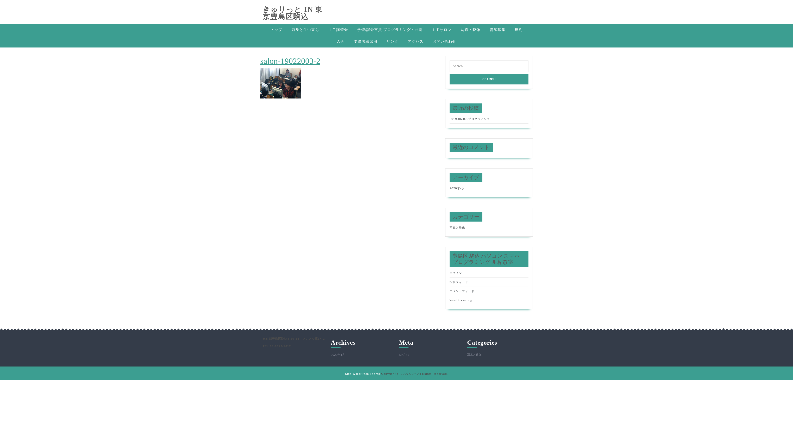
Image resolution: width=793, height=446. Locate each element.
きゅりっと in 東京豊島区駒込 (293, 13)
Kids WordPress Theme (362, 373)
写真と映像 (457, 227)
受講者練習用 (365, 41)
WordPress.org (461, 300)
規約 (518, 30)
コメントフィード (462, 291)
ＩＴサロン (441, 30)
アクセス (415, 41)
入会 (340, 41)
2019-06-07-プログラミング (470, 119)
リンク (392, 41)
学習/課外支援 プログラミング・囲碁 (390, 30)
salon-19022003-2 (290, 61)
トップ (276, 30)
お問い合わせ (444, 41)
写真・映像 (470, 30)
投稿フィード (459, 282)
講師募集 (497, 30)
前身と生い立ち (305, 30)
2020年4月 (457, 188)
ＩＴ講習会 (338, 30)
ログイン (456, 273)
